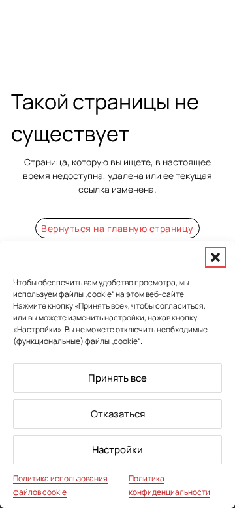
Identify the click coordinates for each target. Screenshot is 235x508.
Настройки (117, 450)
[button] (215, 257)
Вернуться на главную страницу (117, 228)
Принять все (117, 378)
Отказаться (118, 414)
